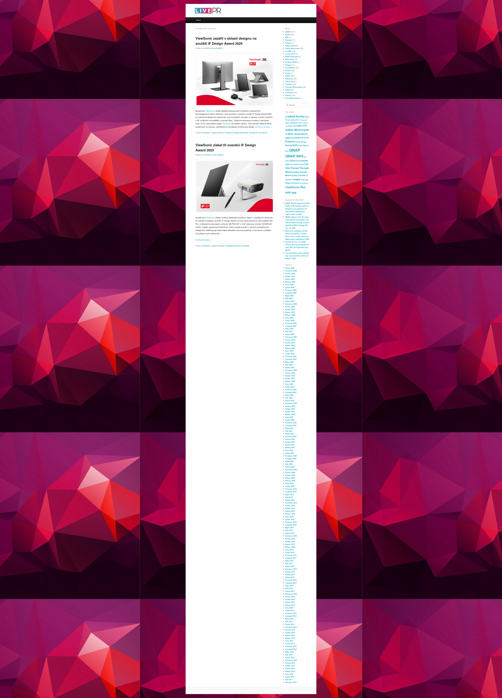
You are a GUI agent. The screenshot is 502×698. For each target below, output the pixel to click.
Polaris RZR (291, 145)
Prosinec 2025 (291, 290)
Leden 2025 (289, 320)
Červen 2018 (290, 538)
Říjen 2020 (289, 461)
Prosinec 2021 (291, 422)
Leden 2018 (289, 552)
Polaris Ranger (301, 142)
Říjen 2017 (289, 561)
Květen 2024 (290, 342)
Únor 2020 (289, 483)
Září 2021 (289, 431)
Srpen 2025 (289, 301)
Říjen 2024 (289, 328)
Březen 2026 (290, 282)
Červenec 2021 (291, 436)
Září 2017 (289, 563)
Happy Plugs (290, 45)
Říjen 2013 (289, 618)
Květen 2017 (290, 574)
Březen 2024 (290, 348)
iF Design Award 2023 (233, 246)
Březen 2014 (290, 605)
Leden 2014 (289, 610)
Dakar (287, 123)
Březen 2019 (290, 513)
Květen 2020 (290, 475)
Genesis (288, 40)
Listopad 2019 (290, 491)
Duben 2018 (290, 544)
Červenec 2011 (291, 682)
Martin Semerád (291, 56)
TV (307, 175)
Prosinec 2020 (291, 456)
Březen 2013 (290, 638)
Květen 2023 (290, 375)
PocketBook (290, 67)
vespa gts (304, 179)
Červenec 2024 (291, 337)
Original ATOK (291, 62)
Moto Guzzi (290, 59)
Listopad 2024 (290, 326)
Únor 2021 (289, 450)
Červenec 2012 (291, 660)
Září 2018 (289, 530)
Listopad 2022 (290, 392)
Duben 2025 (290, 312)
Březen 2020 (290, 480)
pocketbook (297, 137)
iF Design (228, 133)
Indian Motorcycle (292, 48)
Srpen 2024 (289, 334)
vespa (296, 179)
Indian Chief (292, 126)
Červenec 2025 (291, 304)
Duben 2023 (290, 378)
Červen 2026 (290, 273)
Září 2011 (289, 679)
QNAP (287, 76)
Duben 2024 (290, 345)
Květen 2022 (290, 409)
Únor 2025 (289, 318)
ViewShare (226, 123)
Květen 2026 (290, 276)
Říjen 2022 (289, 395)
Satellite (304, 160)
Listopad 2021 (290, 425)
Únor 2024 (289, 351)
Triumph (294, 168)
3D (286, 116)
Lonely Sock (290, 54)
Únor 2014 (289, 607)
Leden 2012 (289, 677)
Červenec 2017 (291, 569)
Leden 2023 (289, 387)
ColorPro (220, 133)
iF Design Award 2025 (240, 133)
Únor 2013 (289, 641)
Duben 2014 (290, 602)
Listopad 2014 (290, 583)
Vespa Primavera (293, 183)
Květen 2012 (290, 665)
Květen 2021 (290, 442)
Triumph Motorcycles (293, 87)
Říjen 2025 (289, 295)
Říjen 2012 (289, 652)
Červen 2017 (290, 572)
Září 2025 (289, 298)
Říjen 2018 (289, 527)
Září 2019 (289, 497)
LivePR (288, 51)
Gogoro (288, 43)
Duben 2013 (290, 635)
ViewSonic (210, 110)
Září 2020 (289, 464)
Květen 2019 (290, 508)
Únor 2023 (289, 384)
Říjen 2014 (289, 585)
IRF (286, 134)
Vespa (287, 90)
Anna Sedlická (217, 48)
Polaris (288, 70)
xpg (293, 192)
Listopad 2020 (290, 458)
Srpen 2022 (289, 400)
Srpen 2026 (289, 268)
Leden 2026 (289, 287)
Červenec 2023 (291, 370)
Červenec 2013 (291, 627)
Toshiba (288, 84)
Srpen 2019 (289, 500)
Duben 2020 (290, 478)
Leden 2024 (289, 353)
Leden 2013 (289, 643)
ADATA (288, 31)
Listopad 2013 (290, 616)
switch (291, 164)
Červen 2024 (290, 340)
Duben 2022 (290, 411)
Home (198, 20)
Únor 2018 (289, 549)
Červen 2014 (290, 596)
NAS (303, 134)
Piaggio (288, 65)
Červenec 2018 (291, 536)
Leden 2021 (289, 453)
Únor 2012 (289, 674)
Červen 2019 (290, 505)
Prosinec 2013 (291, 613)
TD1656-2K (253, 133)
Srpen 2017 (289, 566)
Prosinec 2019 (291, 489)
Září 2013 (289, 621)
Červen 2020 (290, 472)
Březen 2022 (290, 414)
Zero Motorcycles (292, 98)
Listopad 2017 (290, 558)
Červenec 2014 (291, 594)
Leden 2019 (289, 519)
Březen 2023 (290, 381)
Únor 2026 (289, 284)
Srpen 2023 (289, 367)
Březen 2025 (290, 315)
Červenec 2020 (291, 469)
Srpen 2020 (289, 467)
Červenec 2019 (291, 503)
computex (303, 120)
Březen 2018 (290, 547)
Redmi (287, 161)
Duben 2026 (290, 279)
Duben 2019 (290, 511)
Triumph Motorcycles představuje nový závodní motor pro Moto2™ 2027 (297, 256)
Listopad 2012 (290, 649)
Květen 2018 (290, 541)
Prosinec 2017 (291, 555)
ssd (287, 164)
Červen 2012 (290, 663)
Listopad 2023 (290, 359)
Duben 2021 (290, 444)
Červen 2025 (290, 306)
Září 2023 (289, 364)
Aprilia (288, 34)
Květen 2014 (290, 599)
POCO (306, 137)
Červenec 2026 (291, 270)
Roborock (289, 78)
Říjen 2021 (289, 428)
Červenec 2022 (291, 403)
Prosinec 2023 (291, 356)
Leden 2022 (289, 420)
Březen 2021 (290, 447)
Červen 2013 (290, 630)
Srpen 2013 (289, 624)
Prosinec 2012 (291, 646)
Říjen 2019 (289, 494)
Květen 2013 (290, 632)
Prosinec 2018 (291, 522)
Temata (301, 164)
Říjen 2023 (289, 362)
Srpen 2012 (289, 657)
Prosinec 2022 (291, 389)
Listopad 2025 (290, 293)
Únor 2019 (289, 516)
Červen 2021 (290, 439)
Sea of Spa (289, 81)
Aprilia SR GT (295, 120)
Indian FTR (302, 125)
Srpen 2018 (289, 533)
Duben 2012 (290, 668)
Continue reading (263, 126)
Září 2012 (289, 654)
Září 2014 (289, 588)
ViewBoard (304, 183)
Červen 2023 (290, 373)
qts (305, 157)
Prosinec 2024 (291, 323)
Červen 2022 (290, 406)
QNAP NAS (294, 155)
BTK (287, 37)
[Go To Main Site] (203, 15)
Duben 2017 (290, 577)
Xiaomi (288, 95)
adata (291, 116)
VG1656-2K (262, 133)
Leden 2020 (289, 486)
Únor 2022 (289, 417)
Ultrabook (288, 180)
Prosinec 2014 (291, 580)
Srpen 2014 (289, 591)
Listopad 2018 (290, 525)
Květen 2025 (290, 309)
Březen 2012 (290, 671)
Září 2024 (289, 331)
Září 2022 (289, 398)
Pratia (287, 73)
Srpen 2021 (289, 433)
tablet (296, 164)
